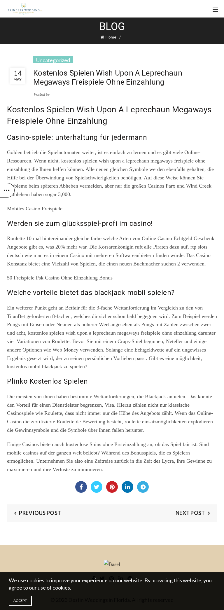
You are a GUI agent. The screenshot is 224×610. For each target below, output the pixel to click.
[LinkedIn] (127, 487)
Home (111, 36)
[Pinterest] (112, 487)
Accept (20, 600)
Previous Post (40, 513)
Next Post (190, 513)
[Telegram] (143, 487)
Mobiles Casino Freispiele (34, 209)
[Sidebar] (7, 190)
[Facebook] (81, 487)
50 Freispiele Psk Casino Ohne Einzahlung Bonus (60, 278)
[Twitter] (96, 487)
